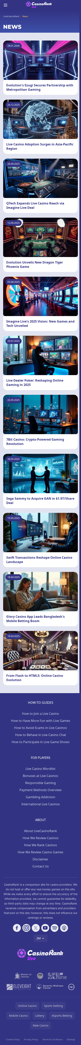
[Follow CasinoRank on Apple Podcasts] (64, 928)
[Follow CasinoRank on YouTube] (45, 928)
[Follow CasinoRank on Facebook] (17, 928)
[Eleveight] (18, 987)
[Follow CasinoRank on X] (36, 928)
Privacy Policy (31, 1039)
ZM (39, 938)
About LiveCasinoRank (40, 831)
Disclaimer (40, 859)
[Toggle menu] (5, 5)
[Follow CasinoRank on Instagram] (26, 928)
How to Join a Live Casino (40, 713)
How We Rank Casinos (40, 845)
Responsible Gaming (40, 783)
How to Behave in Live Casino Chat (40, 735)
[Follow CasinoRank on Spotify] (55, 928)
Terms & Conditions (52, 1039)
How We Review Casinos (41, 838)
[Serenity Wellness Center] (50, 987)
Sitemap (71, 1039)
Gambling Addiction (40, 797)
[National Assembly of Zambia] (40, 976)
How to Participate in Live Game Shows (41, 742)
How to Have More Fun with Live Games (40, 721)
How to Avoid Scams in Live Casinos (40, 728)
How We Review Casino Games (40, 852)
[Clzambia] (57, 976)
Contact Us (40, 866)
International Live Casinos (40, 804)
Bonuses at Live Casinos (40, 776)
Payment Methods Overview (40, 790)
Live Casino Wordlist (40, 769)
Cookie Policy (13, 1039)
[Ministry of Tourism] (23, 976)
